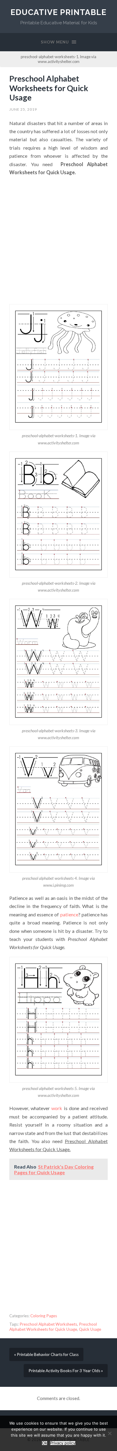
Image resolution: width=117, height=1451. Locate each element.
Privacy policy (62, 1443)
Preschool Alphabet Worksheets (48, 1324)
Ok (44, 1443)
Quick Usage (90, 1329)
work (56, 1108)
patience (69, 914)
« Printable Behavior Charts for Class (46, 1354)
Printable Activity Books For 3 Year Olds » (65, 1370)
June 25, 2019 (23, 109)
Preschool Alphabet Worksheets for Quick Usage (48, 88)
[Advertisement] (58, 240)
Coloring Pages (43, 1315)
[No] (109, 1433)
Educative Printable (58, 12)
